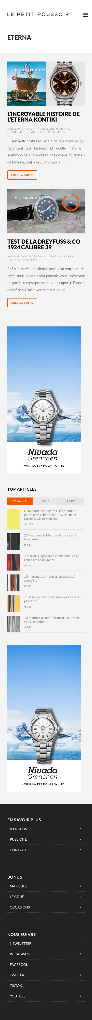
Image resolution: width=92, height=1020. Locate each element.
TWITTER (17, 975)
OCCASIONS (20, 907)
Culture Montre (55, 128)
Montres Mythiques (47, 131)
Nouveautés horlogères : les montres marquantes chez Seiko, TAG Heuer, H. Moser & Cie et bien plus (51, 515)
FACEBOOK (19, 964)
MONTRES (66, 256)
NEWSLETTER (20, 943)
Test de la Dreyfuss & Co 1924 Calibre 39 (43, 244)
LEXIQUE (17, 897)
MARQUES (18, 886)
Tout (71, 501)
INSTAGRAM (20, 954)
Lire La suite (22, 175)
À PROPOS (18, 829)
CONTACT (18, 850)
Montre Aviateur (22, 259)
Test (52, 256)
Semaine (20, 501)
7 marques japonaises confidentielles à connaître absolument (51, 558)
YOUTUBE (18, 996)
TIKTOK (16, 985)
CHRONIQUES (17, 131)
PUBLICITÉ (18, 839)
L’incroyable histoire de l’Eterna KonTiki (43, 116)
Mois (45, 501)
